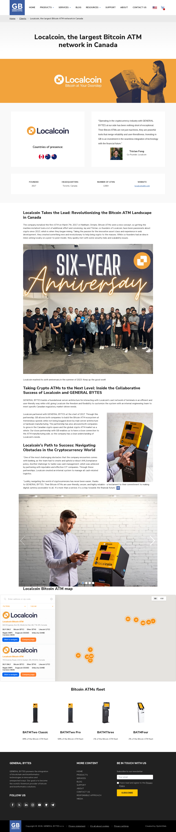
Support (110, 7)
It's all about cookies (98, 826)
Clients (22, 18)
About (124, 7)
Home (32, 7)
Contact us (83, 791)
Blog (78, 7)
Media (80, 798)
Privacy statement (75, 826)
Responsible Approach (89, 795)
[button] (83, 583)
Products (46, 7)
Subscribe (127, 792)
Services (64, 7)
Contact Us (139, 7)
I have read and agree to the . (135, 784)
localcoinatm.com (142, 186)
